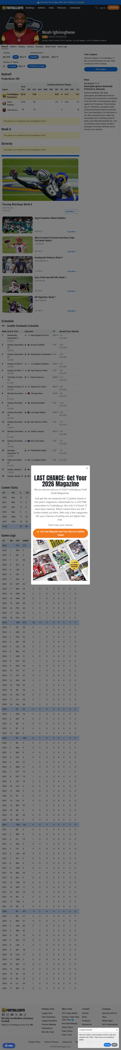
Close (114, 1045)
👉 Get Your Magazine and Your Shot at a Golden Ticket (60, 533)
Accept (107, 1045)
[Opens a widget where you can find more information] (8, 1046)
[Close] (117, 1030)
